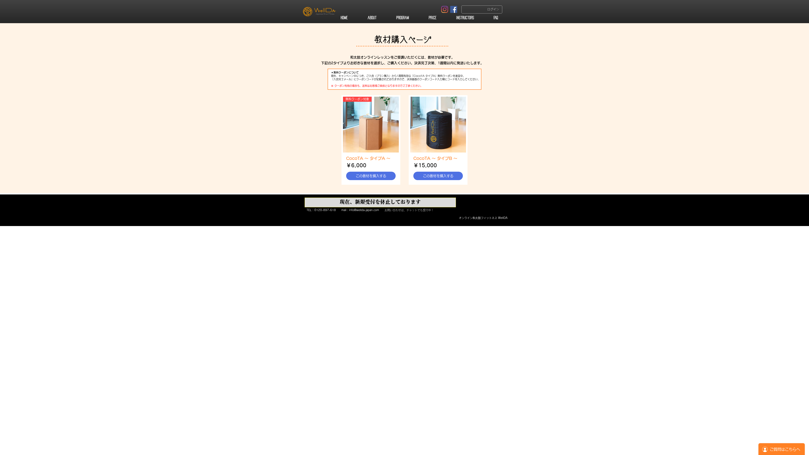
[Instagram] (444, 9)
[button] (380, 202)
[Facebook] (453, 9)
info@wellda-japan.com (364, 210)
